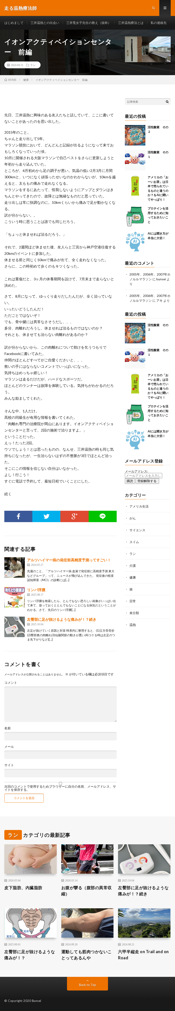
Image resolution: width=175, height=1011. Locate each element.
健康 (132, 577)
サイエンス (137, 530)
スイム (134, 542)
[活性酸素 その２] (135, 135)
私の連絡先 (159, 23)
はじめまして (13, 23)
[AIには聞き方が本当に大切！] (135, 241)
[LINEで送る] (103, 516)
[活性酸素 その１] (135, 160)
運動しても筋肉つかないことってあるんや (86, 954)
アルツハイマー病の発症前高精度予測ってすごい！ (69, 560)
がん (132, 518)
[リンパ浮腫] (14, 597)
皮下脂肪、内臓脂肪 (23, 887)
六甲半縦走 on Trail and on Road (143, 954)
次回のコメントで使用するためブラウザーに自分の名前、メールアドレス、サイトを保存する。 (60, 788)
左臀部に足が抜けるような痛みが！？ (29, 954)
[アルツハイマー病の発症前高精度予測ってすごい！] (14, 567)
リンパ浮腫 (36, 589)
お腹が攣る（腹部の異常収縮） (86, 890)
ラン (33, 65)
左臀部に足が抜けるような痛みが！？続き (61, 619)
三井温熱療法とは (131, 23)
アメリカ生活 (139, 506)
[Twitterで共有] (46, 516)
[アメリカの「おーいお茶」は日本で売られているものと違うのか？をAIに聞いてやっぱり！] (135, 185)
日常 (132, 601)
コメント (10, 682)
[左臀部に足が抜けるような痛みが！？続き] (14, 627)
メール (9, 746)
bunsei (161, 279)
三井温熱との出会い (45, 23)
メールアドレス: (136, 471)
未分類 (134, 613)
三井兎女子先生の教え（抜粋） (88, 23)
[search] (167, 101)
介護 (132, 565)
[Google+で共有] (74, 516)
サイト (9, 765)
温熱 (132, 625)
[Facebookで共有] (18, 516)
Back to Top (87, 985)
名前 (7, 728)
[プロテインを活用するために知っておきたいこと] (135, 216)
